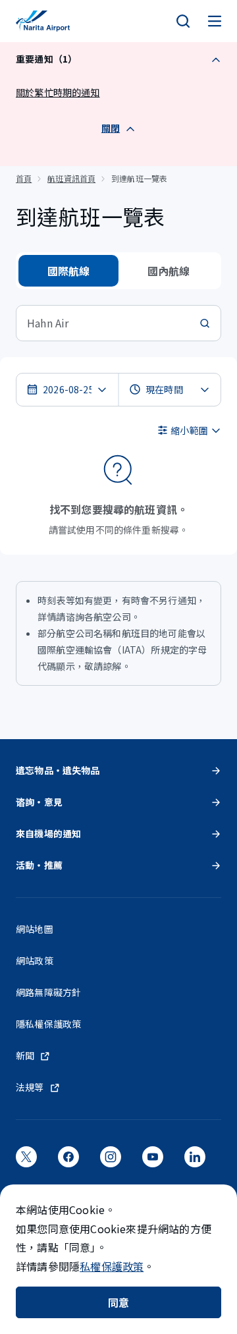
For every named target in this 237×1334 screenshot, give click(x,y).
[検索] (183, 21)
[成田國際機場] (43, 21)
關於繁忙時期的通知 (58, 92)
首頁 (24, 178)
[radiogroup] (118, 270)
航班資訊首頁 (71, 178)
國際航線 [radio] (68, 271)
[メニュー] (214, 21)
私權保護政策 (112, 1266)
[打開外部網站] (26, 1161)
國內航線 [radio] (168, 271)
